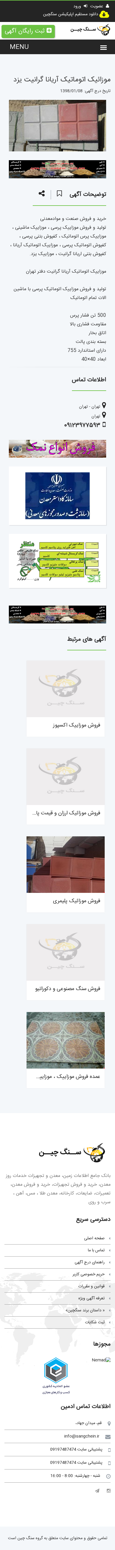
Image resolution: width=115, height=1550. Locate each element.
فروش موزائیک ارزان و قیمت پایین (64, 813)
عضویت (97, 6)
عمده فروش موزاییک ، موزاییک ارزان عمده (55, 1076)
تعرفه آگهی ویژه (91, 1298)
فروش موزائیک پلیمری (76, 901)
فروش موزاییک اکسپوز (76, 725)
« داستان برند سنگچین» (85, 1310)
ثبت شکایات (95, 1322)
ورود (77, 6)
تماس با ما (96, 1250)
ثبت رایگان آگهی (25, 31)
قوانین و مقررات (91, 1286)
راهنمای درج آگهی (90, 1262)
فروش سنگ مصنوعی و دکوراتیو (67, 989)
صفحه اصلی (94, 1238)
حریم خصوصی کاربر (89, 1274)
